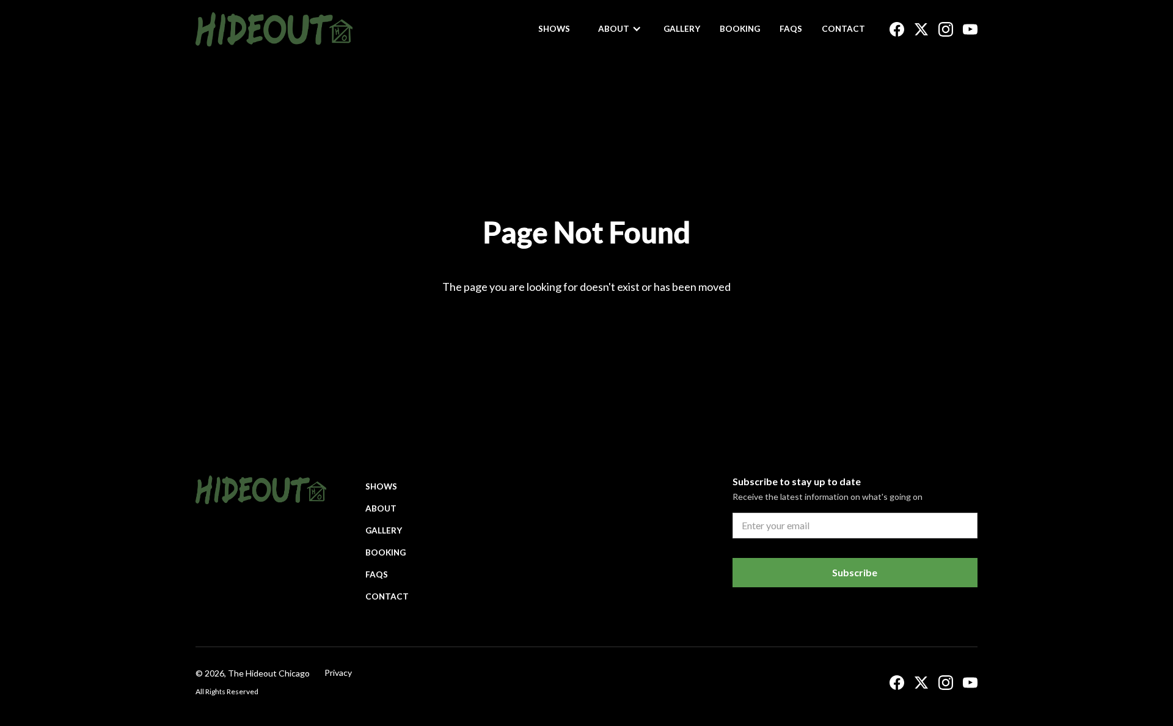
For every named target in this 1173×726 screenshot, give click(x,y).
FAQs (791, 29)
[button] (620, 29)
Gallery (681, 29)
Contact (843, 29)
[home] (274, 29)
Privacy (338, 672)
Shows (554, 29)
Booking (740, 29)
